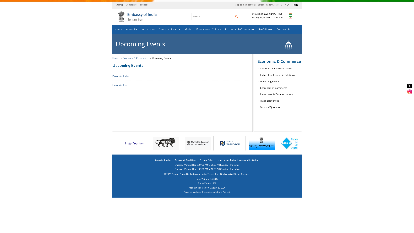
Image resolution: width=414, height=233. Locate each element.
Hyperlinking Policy (226, 160)
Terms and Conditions (185, 160)
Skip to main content (245, 4)
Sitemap (120, 4)
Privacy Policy (206, 160)
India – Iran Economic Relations (277, 75)
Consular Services (169, 29)
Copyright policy (163, 160)
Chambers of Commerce (273, 87)
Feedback (143, 4)
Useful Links (265, 29)
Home (118, 29)
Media (188, 29)
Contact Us (131, 4)
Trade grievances (269, 100)
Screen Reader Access (268, 4)
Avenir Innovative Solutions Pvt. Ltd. (213, 191)
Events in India (120, 76)
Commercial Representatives (276, 68)
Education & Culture (208, 29)
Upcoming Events (269, 81)
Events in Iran (119, 85)
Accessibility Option (249, 160)
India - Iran (148, 29)
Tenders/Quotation (270, 107)
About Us (131, 29)
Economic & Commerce (239, 29)
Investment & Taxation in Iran (276, 94)
